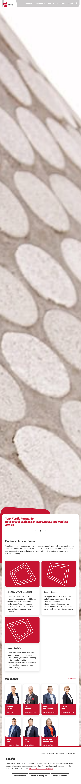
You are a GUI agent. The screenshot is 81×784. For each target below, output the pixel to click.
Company (40, 3)
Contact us (61, 3)
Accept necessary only (39, 776)
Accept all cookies (60, 776)
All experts (72, 679)
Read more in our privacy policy (41, 768)
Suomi (70, 3)
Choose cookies (20, 776)
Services (28, 3)
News (50, 3)
